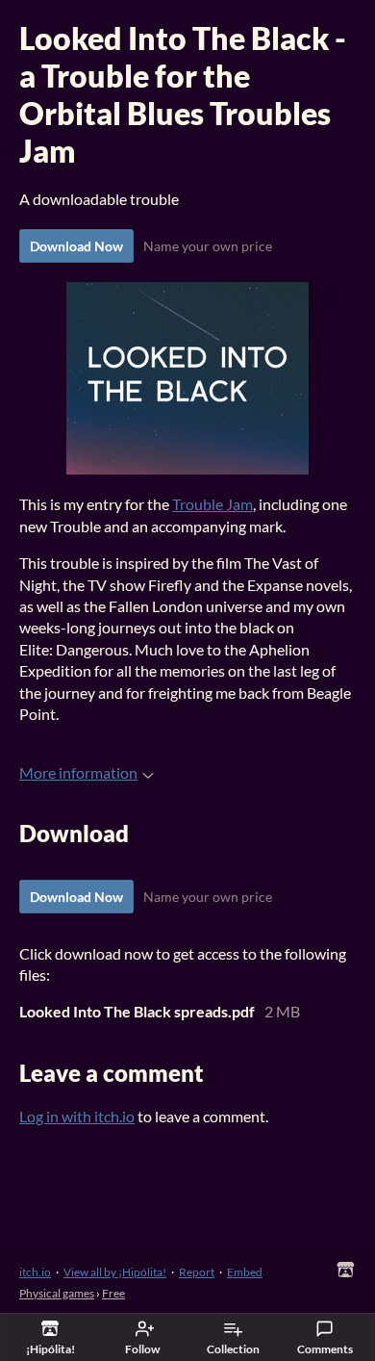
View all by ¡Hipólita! (114, 1272)
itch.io (35, 1272)
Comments (325, 1349)
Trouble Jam (212, 504)
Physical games (56, 1293)
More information (78, 772)
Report (196, 1272)
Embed (244, 1272)
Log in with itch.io (77, 1116)
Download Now (76, 246)
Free (113, 1293)
